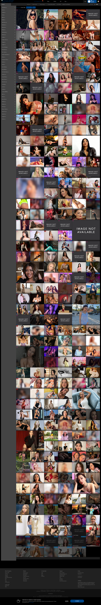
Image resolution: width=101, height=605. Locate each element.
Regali (42, 575)
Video (48, 1)
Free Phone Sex (80, 576)
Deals (6, 586)
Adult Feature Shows (26, 576)
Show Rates (25, 575)
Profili (55, 1)
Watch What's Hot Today (8, 577)
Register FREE (7, 572)
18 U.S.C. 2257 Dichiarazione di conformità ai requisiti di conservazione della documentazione (50, 596)
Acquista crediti (7, 584)
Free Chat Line (80, 577)
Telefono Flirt (7, 585)
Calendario (6, 576)
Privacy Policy (31, 602)
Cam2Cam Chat (7, 582)
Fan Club (24, 577)
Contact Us (61, 578)
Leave (66, 601)
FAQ (60, 577)
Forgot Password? (62, 575)
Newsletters (61, 579)
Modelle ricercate (25, 572)
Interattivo (6, 575)
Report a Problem (62, 572)
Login (85, 1)
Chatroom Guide (62, 576)
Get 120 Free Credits (81, 572)
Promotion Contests (26, 578)
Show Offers (25, 579)
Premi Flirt (42, 576)
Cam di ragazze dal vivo (38, 1)
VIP (60, 1)
